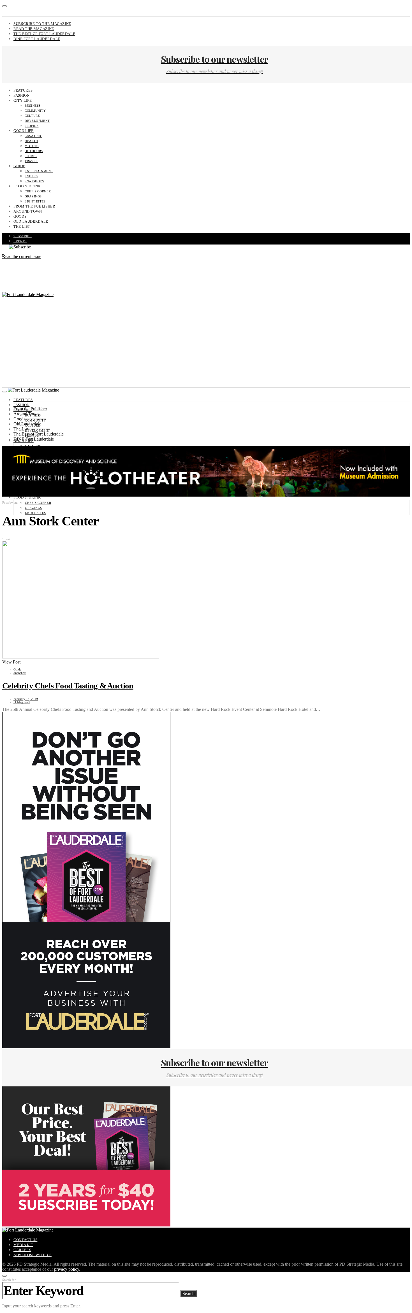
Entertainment (39, 171)
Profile (31, 125)
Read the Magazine (33, 29)
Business (33, 105)
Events (31, 176)
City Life (22, 100)
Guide (19, 166)
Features (23, 90)
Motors (32, 146)
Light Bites (35, 201)
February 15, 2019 (25, 698)
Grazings (33, 196)
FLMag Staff (21, 702)
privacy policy (66, 1269)
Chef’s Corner (38, 191)
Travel (31, 161)
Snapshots (34, 181)
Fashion (21, 95)
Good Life (23, 131)
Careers (22, 1250)
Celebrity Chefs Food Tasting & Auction (67, 685)
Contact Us (25, 1240)
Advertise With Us (32, 1255)
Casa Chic (33, 136)
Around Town (27, 211)
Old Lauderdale (30, 221)
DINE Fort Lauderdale (36, 39)
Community (35, 110)
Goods (19, 216)
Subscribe (22, 236)
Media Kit (23, 1245)
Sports (31, 156)
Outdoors (34, 151)
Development (37, 120)
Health (31, 141)
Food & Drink (27, 186)
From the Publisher (34, 206)
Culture (32, 115)
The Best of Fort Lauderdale (44, 34)
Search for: (9, 1279)
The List (21, 226)
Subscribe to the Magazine (42, 24)
